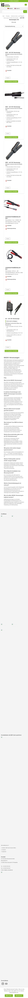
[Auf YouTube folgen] (6, 984)
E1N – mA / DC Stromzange (12, 52)
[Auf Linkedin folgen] (3, 984)
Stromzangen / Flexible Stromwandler (11, 17)
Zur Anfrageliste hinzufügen (11, 81)
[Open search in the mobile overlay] (14, 11)
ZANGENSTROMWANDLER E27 (12, 268)
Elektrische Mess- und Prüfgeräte (17, 16)
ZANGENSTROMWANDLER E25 (12, 217)
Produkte (8, 16)
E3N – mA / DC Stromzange (12, 106)
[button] (26, 5)
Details (7, 77)
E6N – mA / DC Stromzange (12, 162)
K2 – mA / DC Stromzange (12, 318)
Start (3, 16)
